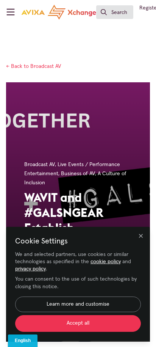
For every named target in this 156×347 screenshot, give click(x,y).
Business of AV (78, 173)
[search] (114, 12)
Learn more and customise (78, 304)
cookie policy (105, 261)
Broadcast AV (33, 66)
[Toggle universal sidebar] (10, 12)
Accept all (78, 323)
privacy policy (30, 269)
